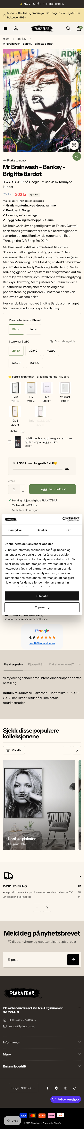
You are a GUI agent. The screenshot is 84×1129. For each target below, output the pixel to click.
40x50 (51, 350)
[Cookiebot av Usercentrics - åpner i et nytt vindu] (62, 519)
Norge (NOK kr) (21, 1088)
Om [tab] (68, 530)
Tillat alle (42, 595)
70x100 (34, 363)
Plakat (16, 329)
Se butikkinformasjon (25, 510)
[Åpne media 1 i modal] (42, 100)
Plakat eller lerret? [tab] (61, 664)
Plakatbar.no (14, 160)
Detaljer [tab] (42, 530)
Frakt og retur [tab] (13, 664)
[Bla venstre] (7, 100)
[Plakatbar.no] (22, 997)
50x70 (16, 363)
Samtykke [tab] (15, 530)
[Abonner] (73, 959)
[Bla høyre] (77, 100)
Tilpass (40, 607)
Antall (11, 481)
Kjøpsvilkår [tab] (36, 664)
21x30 (16, 350)
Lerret (33, 329)
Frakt (21, 200)
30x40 (33, 350)
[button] (5, 28)
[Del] (76, 156)
